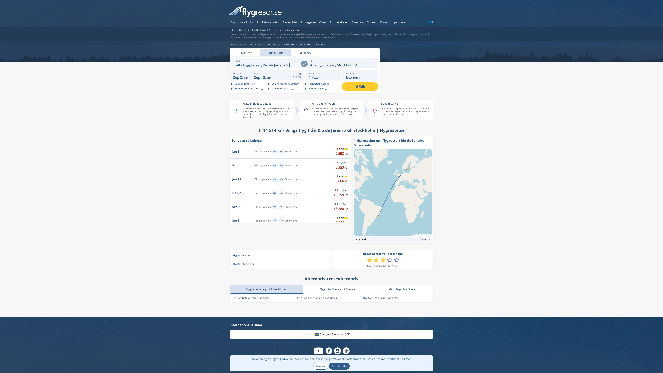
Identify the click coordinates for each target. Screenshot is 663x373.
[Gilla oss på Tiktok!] (346, 350)
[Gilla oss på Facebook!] (328, 350)
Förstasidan (240, 44)
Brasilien (260, 44)
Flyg (233, 22)
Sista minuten (270, 22)
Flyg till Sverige (241, 255)
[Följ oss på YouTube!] (318, 351)
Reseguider (290, 22)
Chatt (322, 22)
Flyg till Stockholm (243, 263)
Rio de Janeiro (281, 44)
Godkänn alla (339, 366)
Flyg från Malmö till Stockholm (380, 297)
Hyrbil (254, 22)
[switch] (304, 64)
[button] (262, 75)
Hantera (320, 366)
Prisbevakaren (339, 22)
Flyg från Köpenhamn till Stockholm (317, 297)
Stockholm (318, 44)
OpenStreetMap (419, 235)
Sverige (300, 44)
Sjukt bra (357, 22)
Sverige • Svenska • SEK (335, 334)
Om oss (372, 22)
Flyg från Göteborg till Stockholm (250, 297)
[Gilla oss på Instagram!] (337, 350)
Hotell (243, 22)
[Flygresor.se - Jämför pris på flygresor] (255, 11)
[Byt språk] (430, 22)
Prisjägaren (308, 22)
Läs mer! (406, 359)
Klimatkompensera (392, 22)
